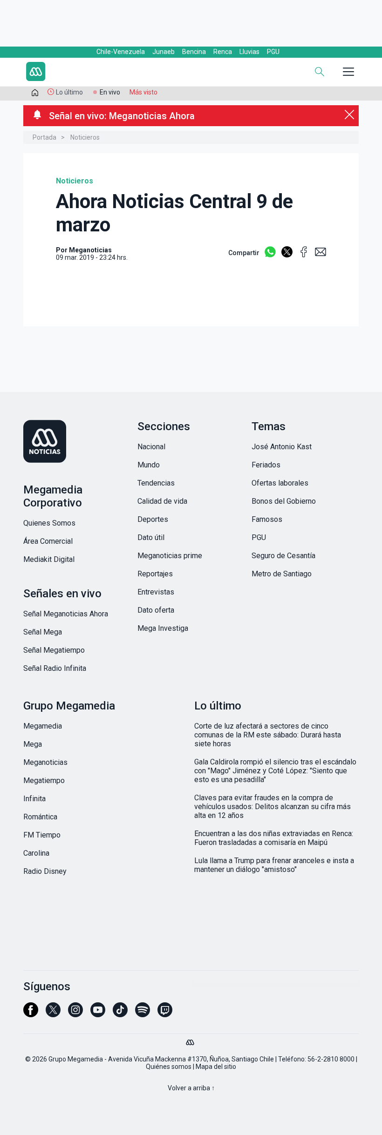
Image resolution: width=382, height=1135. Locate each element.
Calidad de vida (162, 501)
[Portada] (35, 94)
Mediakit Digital (49, 559)
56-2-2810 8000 (331, 1059)
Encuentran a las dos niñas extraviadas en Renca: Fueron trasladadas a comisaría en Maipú (273, 838)
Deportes (152, 519)
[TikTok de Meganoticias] (120, 1014)
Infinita (34, 798)
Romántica (40, 816)
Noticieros (85, 137)
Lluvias (249, 51)
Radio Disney (45, 871)
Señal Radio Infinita (54, 668)
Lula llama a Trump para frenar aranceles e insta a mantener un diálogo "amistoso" (274, 865)
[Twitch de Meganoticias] (164, 1014)
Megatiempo (44, 780)
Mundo (148, 464)
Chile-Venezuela (120, 51)
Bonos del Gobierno (284, 501)
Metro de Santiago (282, 573)
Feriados (266, 464)
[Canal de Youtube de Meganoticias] (97, 1014)
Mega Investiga (162, 628)
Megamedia (42, 726)
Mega (32, 744)
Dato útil (150, 537)
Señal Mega (42, 632)
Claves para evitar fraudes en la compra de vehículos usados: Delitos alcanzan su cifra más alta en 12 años (272, 806)
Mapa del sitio (216, 1066)
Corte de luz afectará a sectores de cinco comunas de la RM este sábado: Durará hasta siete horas (267, 735)
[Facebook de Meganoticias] (30, 1014)
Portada (44, 137)
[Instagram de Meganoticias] (75, 1014)
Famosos (267, 519)
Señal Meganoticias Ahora (65, 613)
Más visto (143, 92)
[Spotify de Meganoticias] (142, 1014)
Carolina (36, 853)
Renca (222, 51)
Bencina (194, 51)
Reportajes (155, 573)
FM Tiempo (42, 835)
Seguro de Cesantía (283, 555)
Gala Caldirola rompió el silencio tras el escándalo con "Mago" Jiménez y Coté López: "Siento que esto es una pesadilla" (275, 770)
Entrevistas (155, 592)
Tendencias (156, 483)
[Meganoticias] (76, 442)
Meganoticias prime (169, 555)
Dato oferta (155, 610)
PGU (273, 51)
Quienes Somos (49, 523)
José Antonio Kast (282, 446)
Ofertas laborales (280, 483)
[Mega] (191, 1040)
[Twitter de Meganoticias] (53, 1014)
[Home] (88, 72)
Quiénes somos (168, 1066)
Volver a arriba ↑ (191, 1088)
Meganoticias (45, 762)
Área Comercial (48, 541)
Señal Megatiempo (54, 650)
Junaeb (163, 51)
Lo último (69, 92)
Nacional (151, 446)
